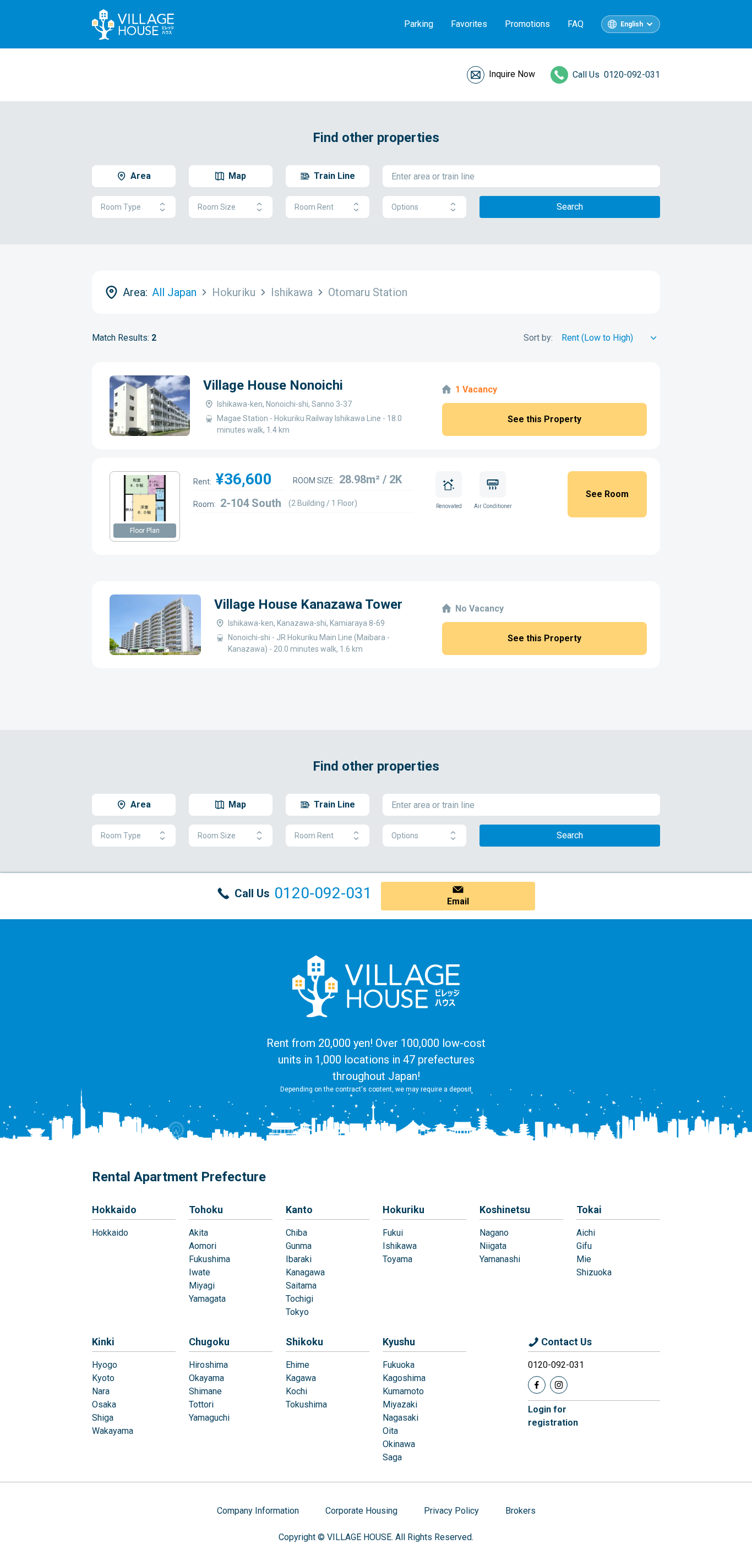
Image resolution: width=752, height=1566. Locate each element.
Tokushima (306, 1404)
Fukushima (209, 1259)
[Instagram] (559, 1385)
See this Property (544, 419)
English (631, 24)
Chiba (296, 1232)
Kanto (299, 1209)
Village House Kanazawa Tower (308, 604)
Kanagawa (305, 1272)
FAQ (576, 24)
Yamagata (207, 1299)
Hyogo (104, 1365)
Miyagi (202, 1285)
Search (570, 206)
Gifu (584, 1246)
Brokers (520, 1510)
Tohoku (206, 1209)
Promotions (527, 24)
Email (458, 901)
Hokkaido (114, 1209)
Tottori (201, 1404)
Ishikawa (400, 1246)
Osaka (104, 1404)
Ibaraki (299, 1259)
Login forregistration (553, 1416)
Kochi (296, 1391)
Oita (390, 1431)
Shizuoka (594, 1272)
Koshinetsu (504, 1209)
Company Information (258, 1510)
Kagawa (301, 1378)
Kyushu (399, 1341)
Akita (198, 1232)
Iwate (199, 1272)
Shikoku (304, 1341)
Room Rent (314, 207)
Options (404, 207)
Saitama (301, 1285)
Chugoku (209, 1341)
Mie (583, 1259)
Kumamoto (403, 1391)
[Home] (376, 985)
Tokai (589, 1209)
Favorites (469, 24)
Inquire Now (512, 74)
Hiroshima (208, 1365)
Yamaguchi (209, 1417)
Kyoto (103, 1378)
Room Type (121, 207)
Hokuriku (403, 1209)
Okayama (206, 1378)
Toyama (397, 1259)
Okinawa (399, 1444)
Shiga (102, 1417)
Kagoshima (404, 1378)
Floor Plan (145, 530)
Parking (418, 24)
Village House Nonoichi (273, 385)
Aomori (202, 1246)
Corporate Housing (361, 1510)
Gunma (299, 1246)
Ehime (297, 1365)
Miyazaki (400, 1404)
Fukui (393, 1232)
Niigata (492, 1246)
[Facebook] (537, 1385)
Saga (392, 1457)
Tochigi (299, 1299)
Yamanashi (499, 1259)
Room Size (217, 207)
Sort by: (538, 337)
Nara (101, 1391)
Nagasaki (400, 1417)
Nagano (494, 1232)
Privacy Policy (451, 1510)
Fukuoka (399, 1365)
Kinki (103, 1341)
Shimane (205, 1391)
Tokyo (297, 1312)
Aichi (585, 1232)
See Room (607, 494)
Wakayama (112, 1431)
